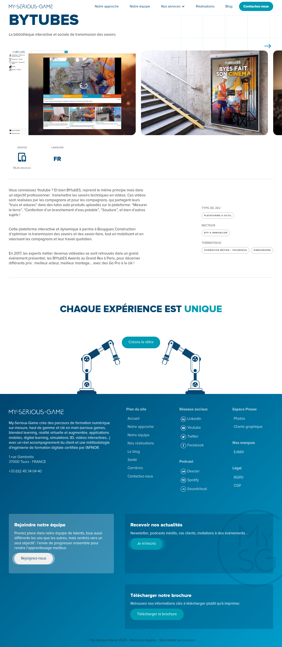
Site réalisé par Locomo (177, 640)
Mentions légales (143, 640)
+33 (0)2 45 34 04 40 (25, 471)
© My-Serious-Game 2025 (107, 640)
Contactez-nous (256, 6)
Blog (228, 6)
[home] (31, 6)
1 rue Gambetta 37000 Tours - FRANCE (27, 459)
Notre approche (107, 6)
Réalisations (205, 6)
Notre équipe (140, 6)
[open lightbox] (72, 92)
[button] (173, 6)
